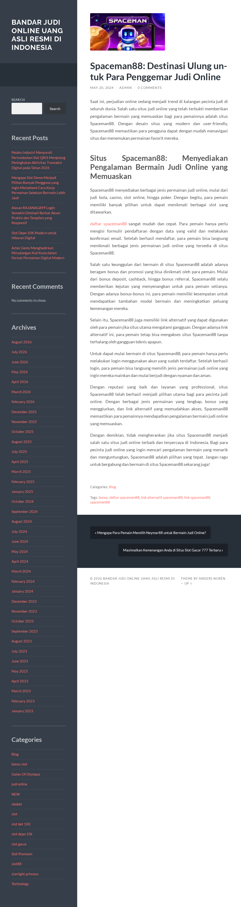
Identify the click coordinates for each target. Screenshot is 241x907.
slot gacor (19, 844)
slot (14, 814)
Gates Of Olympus (26, 774)
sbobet (17, 804)
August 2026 (22, 342)
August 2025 (22, 442)
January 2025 (22, 491)
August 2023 (22, 641)
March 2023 (21, 691)
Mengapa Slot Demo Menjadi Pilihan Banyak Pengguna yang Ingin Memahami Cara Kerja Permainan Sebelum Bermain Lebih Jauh (38, 187)
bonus (103, 497)
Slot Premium (22, 854)
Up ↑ (189, 583)
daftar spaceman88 (108, 223)
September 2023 (25, 631)
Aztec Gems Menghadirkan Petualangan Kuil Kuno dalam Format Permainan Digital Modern (38, 253)
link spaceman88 (197, 497)
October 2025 (23, 431)
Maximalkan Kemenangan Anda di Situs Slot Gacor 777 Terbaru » (173, 550)
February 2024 (23, 581)
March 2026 (21, 392)
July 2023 (19, 651)
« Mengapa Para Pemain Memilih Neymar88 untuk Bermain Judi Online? (150, 533)
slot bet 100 (21, 824)
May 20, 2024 (102, 88)
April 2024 (20, 561)
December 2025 (24, 412)
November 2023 (24, 611)
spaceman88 (100, 502)
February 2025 (23, 481)
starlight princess (25, 874)
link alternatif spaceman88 (162, 497)
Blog (15, 754)
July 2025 (19, 451)
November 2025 (24, 422)
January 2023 (22, 711)
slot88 (17, 864)
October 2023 (23, 621)
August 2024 (22, 521)
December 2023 (24, 601)
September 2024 (25, 511)
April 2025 (20, 461)
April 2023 (20, 681)
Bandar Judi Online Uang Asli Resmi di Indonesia (37, 34)
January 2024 (22, 591)
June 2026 (20, 362)
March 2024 (21, 571)
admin (125, 88)
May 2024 (20, 551)
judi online (19, 784)
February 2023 (23, 701)
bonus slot (19, 764)
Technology (20, 884)
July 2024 (19, 531)
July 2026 (19, 352)
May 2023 (20, 671)
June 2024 (20, 541)
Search (18, 100)
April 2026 (20, 382)
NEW (16, 794)
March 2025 (21, 471)
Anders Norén (212, 578)
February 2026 (23, 402)
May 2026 (20, 372)
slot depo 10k (22, 834)
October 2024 (23, 501)
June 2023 (20, 661)
